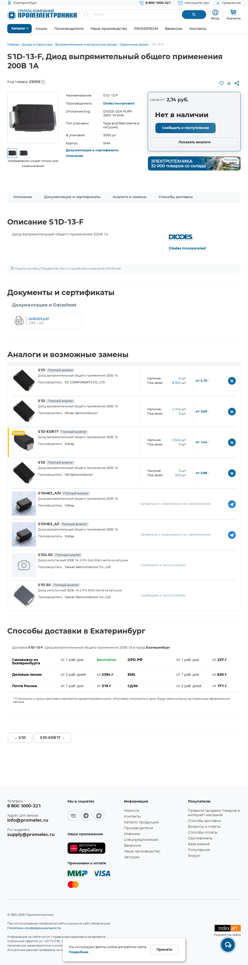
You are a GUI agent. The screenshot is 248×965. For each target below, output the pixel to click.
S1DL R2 (59, 555)
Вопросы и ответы (204, 826)
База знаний (199, 844)
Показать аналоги (194, 142)
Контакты (132, 816)
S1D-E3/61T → (52, 738)
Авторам (132, 857)
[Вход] (215, 12)
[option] (33, 117)
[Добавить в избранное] (221, 83)
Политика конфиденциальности (34, 928)
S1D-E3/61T (62, 432)
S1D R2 (58, 585)
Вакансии (132, 845)
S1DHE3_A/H (63, 493)
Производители (138, 828)
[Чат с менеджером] (228, 945)
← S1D (20, 738)
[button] (14, 123)
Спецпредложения (141, 840)
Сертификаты (200, 838)
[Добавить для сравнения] (229, 83)
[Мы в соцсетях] (73, 815)
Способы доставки (176, 197)
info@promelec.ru (27, 820)
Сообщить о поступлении (185, 128)
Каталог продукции (141, 822)
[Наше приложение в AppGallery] (94, 848)
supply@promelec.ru (30, 835)
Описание (74, 156)
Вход (215, 18)
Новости (131, 810)
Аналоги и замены (130, 197)
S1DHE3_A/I (62, 524)
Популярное (199, 850)
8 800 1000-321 (24, 806)
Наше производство (142, 851)
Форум (194, 856)
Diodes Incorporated (118, 103)
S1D (55, 370)
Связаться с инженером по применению (175, 504)
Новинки (132, 834)
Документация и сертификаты (92, 150)
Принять (164, 949)
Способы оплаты (202, 832)
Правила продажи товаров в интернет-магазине (214, 813)
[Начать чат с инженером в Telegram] (232, 504)
